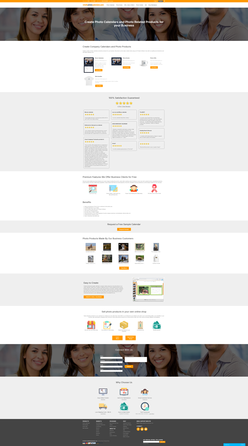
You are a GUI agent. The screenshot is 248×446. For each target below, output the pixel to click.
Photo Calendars (110, 5)
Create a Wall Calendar (94, 297)
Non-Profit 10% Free (114, 423)
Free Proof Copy (92, 193)
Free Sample (126, 433)
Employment (112, 432)
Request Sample (124, 229)
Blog (111, 433)
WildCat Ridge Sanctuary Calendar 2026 (107, 263)
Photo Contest (139, 5)
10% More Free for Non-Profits (154, 193)
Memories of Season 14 (123, 263)
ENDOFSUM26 (105, 1)
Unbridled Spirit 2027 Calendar (91, 251)
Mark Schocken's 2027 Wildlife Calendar (140, 251)
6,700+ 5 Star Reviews (124, 106)
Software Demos (126, 431)
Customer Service (127, 423)
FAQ (124, 429)
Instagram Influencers (100, 424)
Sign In (156, 1)
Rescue (97, 428)
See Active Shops (130, 337)
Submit (129, 366)
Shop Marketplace (152, 5)
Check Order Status (127, 424)
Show (243, 444)
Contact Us (145, 399)
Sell (146, 5)
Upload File (125, 435)
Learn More (98, 70)
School (97, 429)
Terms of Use (100, 440)
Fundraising (98, 426)
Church (97, 431)
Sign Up (160, 1)
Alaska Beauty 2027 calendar (140, 263)
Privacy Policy (145, 443)
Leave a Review (113, 435)
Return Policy (126, 428)
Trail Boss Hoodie (156, 263)
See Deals (111, 1)
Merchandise (98, 76)
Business (98, 433)
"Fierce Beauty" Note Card (156, 251)
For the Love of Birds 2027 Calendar (107, 251)
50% (89, 1)
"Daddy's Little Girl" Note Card (91, 263)
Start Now (103, 399)
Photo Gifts (153, 58)
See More (124, 268)
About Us (112, 430)
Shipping (125, 426)
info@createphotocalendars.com (146, 423)
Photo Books (119, 5)
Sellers (111, 424)
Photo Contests (113, 426)
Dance (97, 435)
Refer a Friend (126, 436)
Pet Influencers (99, 423)
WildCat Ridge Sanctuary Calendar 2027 (123, 251)
